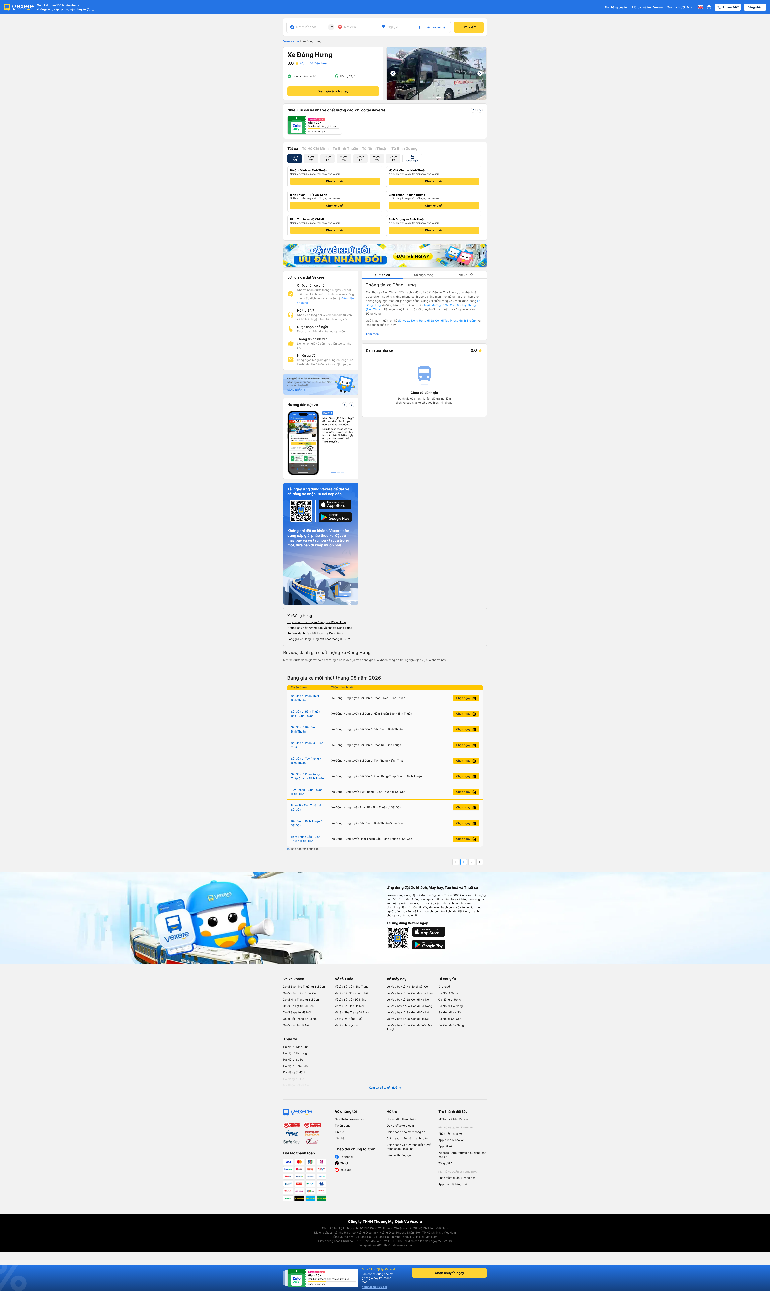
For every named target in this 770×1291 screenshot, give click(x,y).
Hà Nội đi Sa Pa (293, 1059)
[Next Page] (479, 862)
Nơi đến (350, 27)
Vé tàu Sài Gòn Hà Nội (349, 1006)
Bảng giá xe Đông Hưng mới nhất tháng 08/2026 (319, 639)
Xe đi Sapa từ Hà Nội (297, 1012)
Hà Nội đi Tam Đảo (295, 1066)
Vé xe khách (293, 979)
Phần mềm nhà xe (450, 1133)
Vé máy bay (397, 979)
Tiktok (344, 1163)
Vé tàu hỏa (344, 979)
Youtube (345, 1169)
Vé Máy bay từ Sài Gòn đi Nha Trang (410, 993)
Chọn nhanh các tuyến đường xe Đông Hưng (316, 622)
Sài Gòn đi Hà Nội (449, 1012)
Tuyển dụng (343, 1125)
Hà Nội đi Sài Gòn (449, 1018)
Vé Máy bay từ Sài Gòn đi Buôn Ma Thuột (409, 1027)
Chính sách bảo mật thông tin (406, 1132)
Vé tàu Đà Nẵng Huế (348, 1018)
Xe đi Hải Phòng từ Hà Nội (300, 1018)
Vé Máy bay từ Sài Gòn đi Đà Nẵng (409, 1006)
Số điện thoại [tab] (424, 275)
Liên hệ (339, 1138)
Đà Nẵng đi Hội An (450, 999)
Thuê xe (290, 1039)
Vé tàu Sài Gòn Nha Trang (352, 986)
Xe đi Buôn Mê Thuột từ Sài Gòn (304, 986)
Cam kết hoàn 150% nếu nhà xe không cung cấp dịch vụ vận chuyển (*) (64, 7)
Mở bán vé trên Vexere (647, 7)
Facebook (347, 1156)
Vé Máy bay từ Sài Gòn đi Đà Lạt (408, 1012)
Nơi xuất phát (306, 27)
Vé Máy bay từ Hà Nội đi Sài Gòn (408, 986)
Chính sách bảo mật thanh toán (407, 1138)
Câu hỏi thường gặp (400, 1155)
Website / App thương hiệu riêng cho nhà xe (462, 1154)
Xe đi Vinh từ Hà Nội (296, 1025)
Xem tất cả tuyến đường (385, 1087)
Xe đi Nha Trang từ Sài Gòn (301, 999)
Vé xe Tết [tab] (466, 275)
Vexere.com (291, 41)
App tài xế (445, 1146)
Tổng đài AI (445, 1163)
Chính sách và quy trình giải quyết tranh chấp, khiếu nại (409, 1146)
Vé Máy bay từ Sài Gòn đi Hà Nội (408, 999)
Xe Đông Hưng (299, 616)
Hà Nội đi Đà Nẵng (450, 1006)
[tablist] (424, 275)
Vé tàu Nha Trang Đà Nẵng (352, 1012)
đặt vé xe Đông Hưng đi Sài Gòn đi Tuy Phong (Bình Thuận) (437, 320)
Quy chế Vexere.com (400, 1125)
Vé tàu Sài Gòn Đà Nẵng (350, 999)
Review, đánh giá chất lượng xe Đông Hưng (315, 633)
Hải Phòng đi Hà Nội (296, 1085)
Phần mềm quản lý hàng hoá (457, 1177)
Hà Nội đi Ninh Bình (295, 1046)
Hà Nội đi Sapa (448, 993)
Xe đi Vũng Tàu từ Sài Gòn (300, 993)
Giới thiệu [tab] (382, 275)
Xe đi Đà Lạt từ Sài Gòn (298, 1006)
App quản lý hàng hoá (452, 1184)
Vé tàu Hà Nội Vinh (347, 1025)
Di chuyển (447, 979)
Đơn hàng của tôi (616, 7)
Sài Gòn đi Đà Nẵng (451, 1025)
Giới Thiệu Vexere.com (349, 1119)
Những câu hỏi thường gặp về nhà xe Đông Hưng (319, 627)
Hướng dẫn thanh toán (401, 1119)
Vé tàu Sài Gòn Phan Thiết (352, 993)
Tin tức (339, 1132)
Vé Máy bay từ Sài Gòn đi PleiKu (408, 1018)
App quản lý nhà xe (451, 1140)
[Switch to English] (700, 7)
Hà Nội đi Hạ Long (295, 1053)
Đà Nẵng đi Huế (293, 1079)
